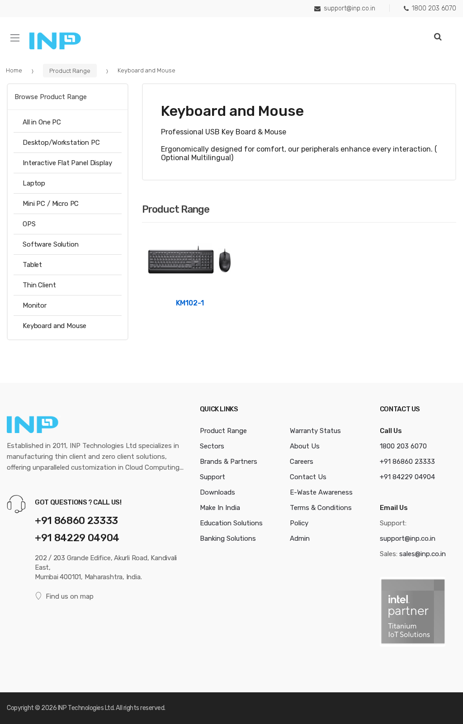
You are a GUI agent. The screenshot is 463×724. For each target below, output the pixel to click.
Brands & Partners (228, 461)
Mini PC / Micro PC (51, 204)
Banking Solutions (228, 538)
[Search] (438, 37)
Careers (301, 461)
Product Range (69, 70)
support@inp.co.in (349, 8)
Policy (299, 523)
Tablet (32, 265)
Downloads (217, 492)
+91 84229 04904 (77, 538)
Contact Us (308, 477)
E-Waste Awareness (321, 492)
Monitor (35, 305)
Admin (300, 538)
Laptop (34, 183)
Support (212, 477)
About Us (305, 446)
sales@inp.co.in (422, 554)
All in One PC (42, 122)
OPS (29, 224)
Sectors (212, 446)
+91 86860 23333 (76, 520)
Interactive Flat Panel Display (67, 163)
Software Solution (50, 244)
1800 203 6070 (434, 8)
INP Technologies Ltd (85, 708)
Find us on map (70, 596)
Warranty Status (315, 431)
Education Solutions (231, 523)
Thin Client (39, 285)
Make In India (220, 508)
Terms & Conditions (321, 508)
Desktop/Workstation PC (61, 142)
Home (14, 70)
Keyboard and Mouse (54, 326)
